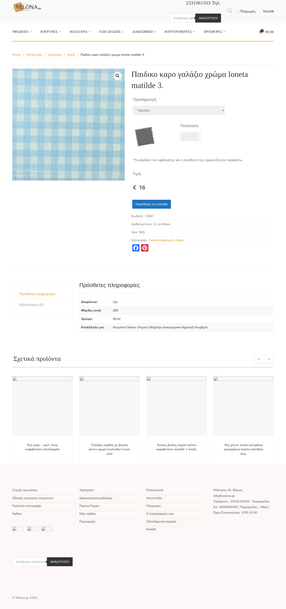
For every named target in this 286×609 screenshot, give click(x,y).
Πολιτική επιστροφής (26, 506)
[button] (198, 134)
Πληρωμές (248, 11)
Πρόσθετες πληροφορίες (37, 294)
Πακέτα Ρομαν (89, 506)
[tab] (42, 294)
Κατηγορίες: (139, 240)
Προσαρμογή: (145, 99)
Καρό (71, 54)
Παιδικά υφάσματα (162, 240)
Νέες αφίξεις (87, 513)
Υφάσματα (55, 54)
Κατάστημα (34, 54)
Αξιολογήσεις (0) (31, 305)
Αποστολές (154, 498)
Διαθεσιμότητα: (141, 224)
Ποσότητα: (189, 125)
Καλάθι (268, 11)
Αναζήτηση (208, 18)
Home (16, 54)
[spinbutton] (190, 136)
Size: (134, 232)
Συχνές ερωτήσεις (24, 490)
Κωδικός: (137, 216)
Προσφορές (87, 521)
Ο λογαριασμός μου (160, 513)
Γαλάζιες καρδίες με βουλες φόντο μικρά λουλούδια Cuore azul (109, 449)
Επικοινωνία (154, 490)
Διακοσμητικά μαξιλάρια (95, 498)
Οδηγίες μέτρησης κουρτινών (32, 498)
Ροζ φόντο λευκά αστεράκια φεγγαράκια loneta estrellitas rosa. (243, 449)
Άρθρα (16, 513)
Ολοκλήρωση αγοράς (161, 521)
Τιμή (137, 173)
